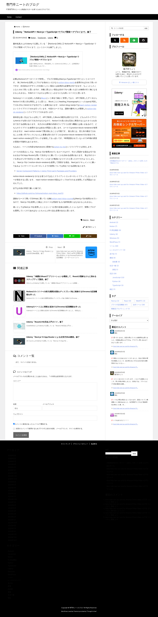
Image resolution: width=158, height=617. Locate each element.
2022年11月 (12, 537)
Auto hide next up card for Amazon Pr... (125, 346)
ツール (114, 246)
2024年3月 (12, 514)
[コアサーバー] (129, 133)
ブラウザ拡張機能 (119, 305)
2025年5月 (12, 485)
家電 (115, 270)
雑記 (112, 289)
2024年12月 (12, 499)
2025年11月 (12, 476)
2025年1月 (12, 496)
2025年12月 (12, 473)
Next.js (85, 220)
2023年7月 (12, 528)
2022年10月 (12, 540)
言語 (113, 273)
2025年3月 (12, 491)
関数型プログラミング (120, 309)
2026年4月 (12, 464)
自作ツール (139, 305)
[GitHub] (143, 40)
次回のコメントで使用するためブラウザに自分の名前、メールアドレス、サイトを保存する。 (50, 428)
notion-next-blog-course (62, 198)
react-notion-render (88, 105)
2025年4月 (12, 488)
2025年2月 (12, 493)
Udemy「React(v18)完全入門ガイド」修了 (44, 322)
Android (114, 222)
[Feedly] (134, 40)
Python (116, 281)
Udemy (50, 38)
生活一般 (114, 266)
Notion (27, 27)
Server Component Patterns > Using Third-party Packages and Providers (47, 171)
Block (43, 98)
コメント (16, 381)
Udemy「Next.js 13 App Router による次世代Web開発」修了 (53, 337)
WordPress (115, 242)
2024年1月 (12, 520)
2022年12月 (12, 534)
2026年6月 (12, 458)
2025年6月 (12, 482)
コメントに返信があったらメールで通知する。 (32, 424)
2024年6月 (12, 505)
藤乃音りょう (116, 511)
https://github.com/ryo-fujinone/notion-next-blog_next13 (40, 193)
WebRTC (140, 301)
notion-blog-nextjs (66, 82)
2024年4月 (12, 511)
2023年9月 (12, 525)
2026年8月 (12, 455)
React (92, 220)
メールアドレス (48, 404)
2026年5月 (12, 461)
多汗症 (113, 254)
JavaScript (118, 277)
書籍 (113, 258)
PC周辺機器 (115, 230)
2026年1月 (12, 470)
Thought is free (91, 611)
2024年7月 (12, 502)
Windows (114, 238)
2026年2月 (12, 467)
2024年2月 (12, 517)
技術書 (116, 262)
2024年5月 (12, 508)
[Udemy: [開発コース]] (129, 103)
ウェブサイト (18, 414)
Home (18, 27)
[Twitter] (115, 40)
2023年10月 (12, 523)
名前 (14, 404)
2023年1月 (12, 531)
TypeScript (42, 38)
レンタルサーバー (117, 250)
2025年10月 (12, 479)
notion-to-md (60, 147)
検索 (107, 450)
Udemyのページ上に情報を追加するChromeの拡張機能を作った (53, 306)
